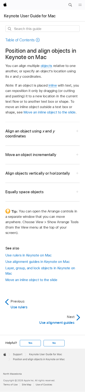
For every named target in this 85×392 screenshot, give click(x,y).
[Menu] (80, 5)
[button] (70, 5)
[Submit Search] (10, 29)
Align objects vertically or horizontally (37, 173)
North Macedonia (12, 373)
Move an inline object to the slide (50, 112)
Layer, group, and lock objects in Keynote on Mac (40, 270)
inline (52, 85)
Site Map (26, 384)
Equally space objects (24, 191)
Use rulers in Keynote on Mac (28, 255)
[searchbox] (42, 28)
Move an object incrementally (31, 154)
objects (46, 66)
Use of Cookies (44, 384)
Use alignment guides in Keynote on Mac (37, 262)
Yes (30, 343)
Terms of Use (10, 384)
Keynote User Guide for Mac (30, 15)
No (54, 343)
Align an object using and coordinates (30, 133)
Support (17, 354)
